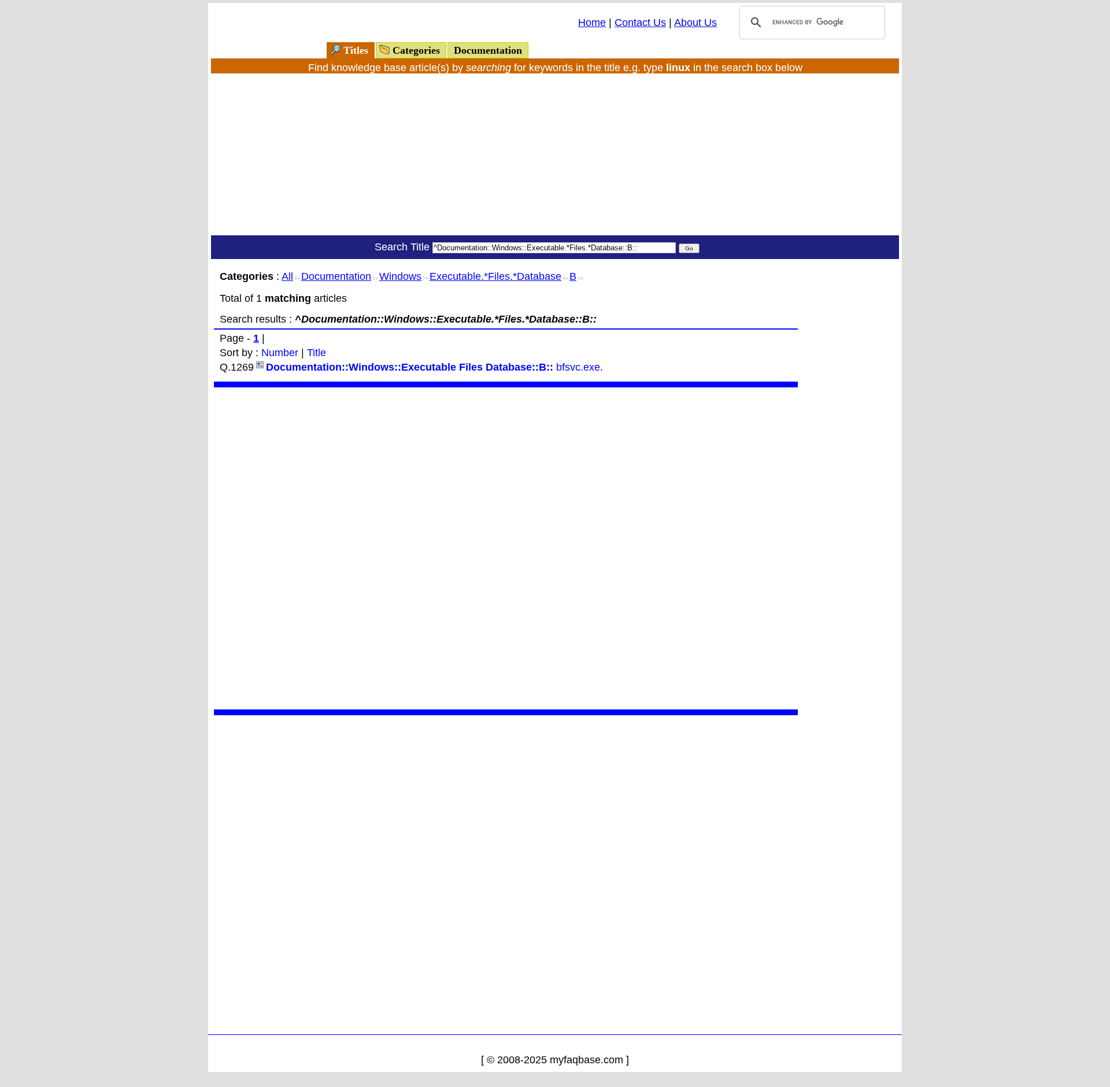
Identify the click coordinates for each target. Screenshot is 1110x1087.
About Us (695, 22)
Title (316, 352)
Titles (356, 50)
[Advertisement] (555, 154)
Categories (416, 50)
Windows (400, 276)
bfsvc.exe (433, 367)
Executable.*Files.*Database (495, 276)
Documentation (488, 50)
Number (279, 352)
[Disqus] (506, 547)
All (287, 276)
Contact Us (640, 22)
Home (592, 22)
